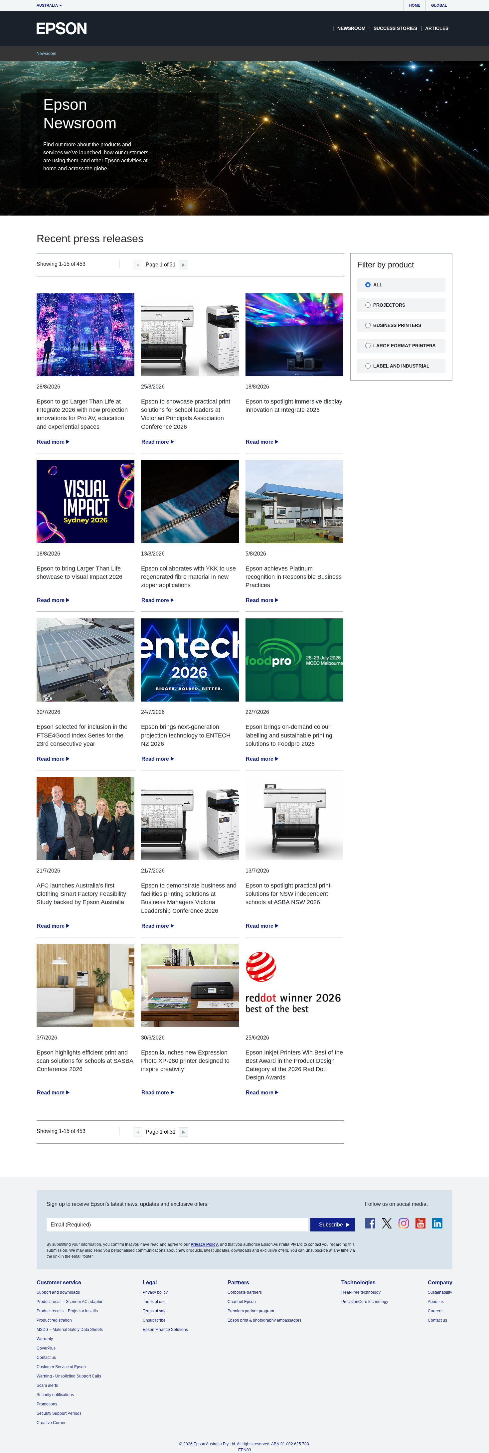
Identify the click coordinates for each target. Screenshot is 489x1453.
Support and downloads (58, 1292)
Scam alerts (47, 1385)
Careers (435, 1311)
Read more (51, 442)
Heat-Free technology (361, 1292)
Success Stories (395, 28)
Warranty (45, 1339)
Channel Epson (242, 1301)
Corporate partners (245, 1292)
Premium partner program (251, 1311)
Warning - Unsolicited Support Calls (69, 1376)
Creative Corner (51, 1422)
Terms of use (154, 1301)
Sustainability (440, 1292)
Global (439, 5)
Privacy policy (155, 1292)
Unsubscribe (154, 1320)
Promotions (47, 1404)
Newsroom (351, 28)
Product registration (54, 1320)
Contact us (46, 1357)
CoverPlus (46, 1348)
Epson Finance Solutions (165, 1329)
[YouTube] (420, 1223)
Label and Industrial (401, 366)
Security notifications (55, 1394)
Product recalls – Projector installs (67, 1311)
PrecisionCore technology (364, 1301)
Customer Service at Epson (61, 1367)
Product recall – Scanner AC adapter (69, 1301)
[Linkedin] (437, 1223)
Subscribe (331, 1224)
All (378, 284)
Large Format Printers (404, 345)
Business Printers (397, 325)
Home (414, 5)
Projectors (389, 305)
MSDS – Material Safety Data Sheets (70, 1329)
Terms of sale (155, 1311)
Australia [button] (47, 5)
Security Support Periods (59, 1413)
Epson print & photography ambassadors (264, 1320)
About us (436, 1301)
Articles (436, 28)
